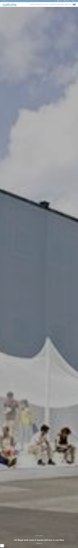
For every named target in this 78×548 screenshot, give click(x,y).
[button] (3, 1)
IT (73, 4)
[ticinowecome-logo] (9, 4)
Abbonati (67, 1)
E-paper (60, 1)
